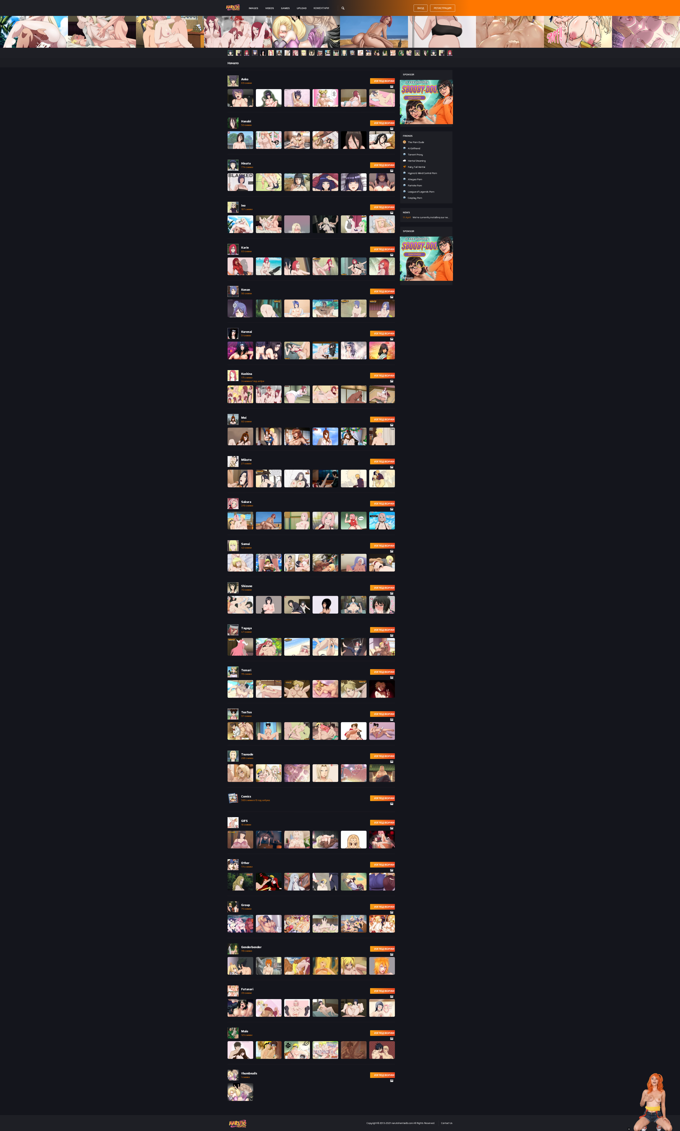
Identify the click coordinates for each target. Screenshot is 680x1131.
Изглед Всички (384, 81)
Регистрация (442, 8)
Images (253, 8)
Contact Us (446, 1123)
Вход (420, 8)
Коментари (321, 8)
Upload (302, 8)
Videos (269, 8)
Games (285, 8)
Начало (233, 63)
